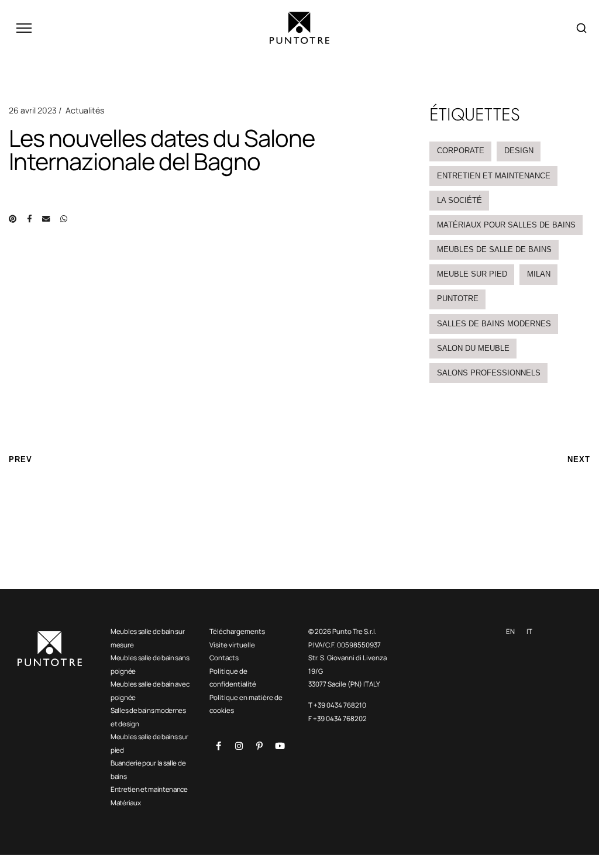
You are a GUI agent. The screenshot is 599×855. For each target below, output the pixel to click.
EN (510, 631)
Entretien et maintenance (149, 789)
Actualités (85, 110)
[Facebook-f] (218, 745)
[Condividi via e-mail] (46, 218)
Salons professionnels (489, 372)
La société (459, 200)
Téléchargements (237, 631)
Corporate (460, 150)
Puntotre (457, 298)
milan (538, 274)
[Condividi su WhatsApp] (63, 218)
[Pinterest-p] (259, 745)
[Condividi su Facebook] (29, 218)
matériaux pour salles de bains (506, 224)
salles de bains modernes (494, 323)
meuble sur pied (472, 274)
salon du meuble (473, 348)
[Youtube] (279, 745)
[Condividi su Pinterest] (12, 218)
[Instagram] (238, 745)
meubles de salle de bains (494, 249)
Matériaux (125, 802)
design (518, 150)
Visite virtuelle (232, 644)
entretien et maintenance (493, 175)
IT (529, 631)
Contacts (224, 657)
